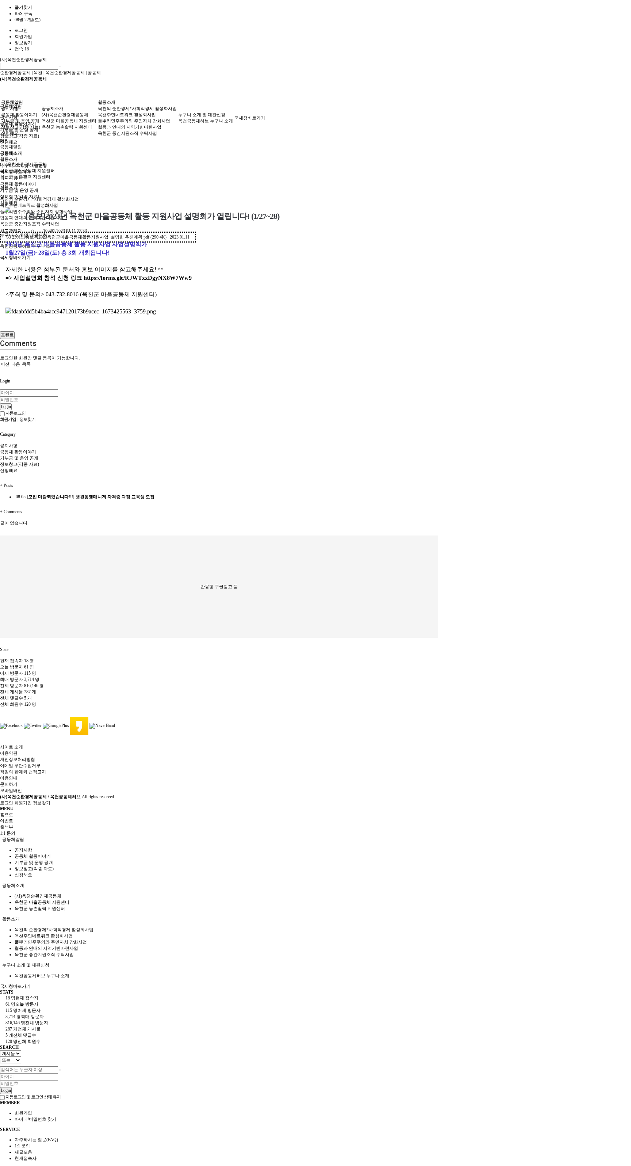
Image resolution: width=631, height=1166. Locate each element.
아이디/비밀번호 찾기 (35, 1119)
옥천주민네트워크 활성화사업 (29, 205)
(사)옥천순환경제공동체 (23, 59)
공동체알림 (12, 102)
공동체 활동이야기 (19, 114)
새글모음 (23, 1152)
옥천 (38, 72)
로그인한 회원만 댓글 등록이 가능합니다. (40, 358)
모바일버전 (11, 790)
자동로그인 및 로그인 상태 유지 (33, 1097)
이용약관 (9, 753)
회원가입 (23, 36)
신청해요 (9, 142)
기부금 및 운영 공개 (20, 120)
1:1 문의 (22, 1145)
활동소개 (106, 102)
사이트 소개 (11, 747)
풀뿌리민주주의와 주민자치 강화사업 (134, 120)
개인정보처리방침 (17, 759)
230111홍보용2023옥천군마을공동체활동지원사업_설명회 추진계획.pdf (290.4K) (98, 237)
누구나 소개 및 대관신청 (201, 114)
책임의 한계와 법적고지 (23, 771)
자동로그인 (15, 413)
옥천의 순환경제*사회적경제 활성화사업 (39, 199)
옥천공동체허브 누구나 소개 (205, 120)
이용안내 (9, 778)
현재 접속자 (17, 660)
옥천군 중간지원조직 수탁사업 (127, 133)
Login (6, 406)
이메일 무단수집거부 (20, 765)
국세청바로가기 (15, 257)
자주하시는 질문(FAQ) (36, 1139)
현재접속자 (26, 1158)
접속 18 (22, 49)
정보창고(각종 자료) (19, 135)
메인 (4, 140)
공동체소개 (53, 108)
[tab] (315, 840)
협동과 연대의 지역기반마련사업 (129, 127)
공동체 (94, 72)
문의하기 (9, 784)
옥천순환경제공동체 (65, 72)
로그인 (21, 30)
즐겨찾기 (23, 7)
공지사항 (10, 108)
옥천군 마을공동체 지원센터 (69, 120)
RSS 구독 (23, 13)
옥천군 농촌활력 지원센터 (25, 176)
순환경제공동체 (15, 72)
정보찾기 (23, 42)
